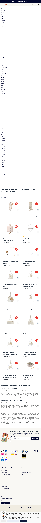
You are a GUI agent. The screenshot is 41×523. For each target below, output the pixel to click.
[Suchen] (30, 5)
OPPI (2, 124)
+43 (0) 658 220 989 (6, 497)
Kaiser (2, 65)
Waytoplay (3, 174)
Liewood (2, 79)
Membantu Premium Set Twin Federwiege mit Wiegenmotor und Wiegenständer (30, 353)
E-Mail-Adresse (13, 436)
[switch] (4, 518)
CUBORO (2, 32)
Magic (2, 91)
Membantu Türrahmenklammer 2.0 (30, 239)
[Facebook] (33, 451)
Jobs (22, 467)
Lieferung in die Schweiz (6, 474)
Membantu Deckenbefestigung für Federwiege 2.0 (10, 262)
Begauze (2, 16)
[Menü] (2, 5)
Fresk (2, 47)
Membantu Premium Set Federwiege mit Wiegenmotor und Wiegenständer (30, 308)
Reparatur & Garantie (5, 470)
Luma (2, 87)
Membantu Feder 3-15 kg (8, 216)
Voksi (2, 172)
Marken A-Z (3, 8)
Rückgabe (23, 474)
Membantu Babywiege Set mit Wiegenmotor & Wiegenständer (9, 376)
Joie (1, 59)
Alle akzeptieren (23, 521)
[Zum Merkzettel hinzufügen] (18, 210)
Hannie (2, 51)
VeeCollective (3, 168)
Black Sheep (3, 24)
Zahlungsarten (24, 470)
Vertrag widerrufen (6, 503)
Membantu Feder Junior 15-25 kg (30, 216)
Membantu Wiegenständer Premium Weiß (29, 262)
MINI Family (3, 105)
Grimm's (2, 49)
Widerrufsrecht (28, 507)
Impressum (13, 507)
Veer (2, 170)
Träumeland (3, 164)
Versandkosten (21, 511)
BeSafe (2, 18)
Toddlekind (3, 160)
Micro (2, 103)
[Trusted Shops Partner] (24, 456)
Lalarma (2, 75)
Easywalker (3, 41)
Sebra (2, 136)
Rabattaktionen (25, 469)
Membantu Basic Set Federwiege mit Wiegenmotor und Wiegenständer (30, 285)
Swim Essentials (4, 152)
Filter (4, 197)
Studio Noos (3, 150)
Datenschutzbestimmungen (22, 441)
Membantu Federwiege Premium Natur (10, 285)
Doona (2, 39)
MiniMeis (2, 107)
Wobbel (2, 183)
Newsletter (3, 469)
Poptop (2, 132)
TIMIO (2, 156)
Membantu (3, 99)
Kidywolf (2, 71)
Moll (2, 110)
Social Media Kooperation (6, 488)
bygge (2, 26)
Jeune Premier (3, 57)
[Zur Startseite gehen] (6, 5)
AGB (14, 443)
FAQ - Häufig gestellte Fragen (7, 467)
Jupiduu (2, 63)
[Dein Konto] (35, 5)
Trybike (2, 166)
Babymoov (3, 10)
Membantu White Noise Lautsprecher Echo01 (28, 376)
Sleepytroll (3, 140)
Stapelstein (3, 146)
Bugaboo (2, 22)
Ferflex (2, 45)
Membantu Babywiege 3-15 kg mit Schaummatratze (10, 330)
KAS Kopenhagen (4, 67)
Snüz (2, 142)
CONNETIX (3, 34)
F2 (1, 43)
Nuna (2, 122)
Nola (2, 120)
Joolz (2, 61)
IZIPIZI (2, 55)
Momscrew (3, 112)
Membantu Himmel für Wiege (29, 329)
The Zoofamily (3, 154)
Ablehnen (3, 521)
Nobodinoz (3, 118)
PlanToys (2, 130)
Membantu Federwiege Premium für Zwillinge (10, 308)
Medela (2, 101)
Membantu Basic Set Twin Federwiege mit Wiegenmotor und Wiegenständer (10, 353)
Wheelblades (3, 182)
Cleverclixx (3, 30)
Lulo (2, 85)
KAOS (2, 69)
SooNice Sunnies (4, 144)
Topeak (2, 162)
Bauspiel (2, 14)
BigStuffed (3, 20)
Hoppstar (2, 53)
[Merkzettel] (37, 5)
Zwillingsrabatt (4, 472)
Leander (2, 77)
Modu (2, 109)
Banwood (2, 12)
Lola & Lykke (3, 89)
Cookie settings (4, 486)
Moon (2, 114)
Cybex (2, 36)
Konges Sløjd (3, 73)
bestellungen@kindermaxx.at (7, 500)
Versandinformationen (26, 472)
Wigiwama (3, 178)
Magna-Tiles (3, 93)
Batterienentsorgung (5, 484)
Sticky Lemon (3, 148)
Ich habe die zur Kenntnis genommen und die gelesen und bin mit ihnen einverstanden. (26, 442)
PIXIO (2, 128)
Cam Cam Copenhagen (5, 28)
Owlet (2, 126)
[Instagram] (35, 451)
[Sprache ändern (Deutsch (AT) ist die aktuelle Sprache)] (32, 4)
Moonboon (3, 116)
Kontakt (2, 483)
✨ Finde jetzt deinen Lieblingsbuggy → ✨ (20, 1)
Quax (2, 134)
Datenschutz (20, 507)
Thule (2, 158)
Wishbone (3, 180)
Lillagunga (3, 81)
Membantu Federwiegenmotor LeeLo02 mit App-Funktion (9, 239)
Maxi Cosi (2, 97)
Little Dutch (3, 83)
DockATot (2, 37)
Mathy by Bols (3, 95)
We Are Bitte (3, 176)
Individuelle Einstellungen (13, 521)
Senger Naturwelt (4, 138)
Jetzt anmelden (35, 438)
